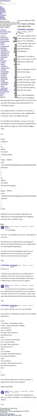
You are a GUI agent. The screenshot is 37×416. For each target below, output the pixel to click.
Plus (1, 6)
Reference (3, 10)
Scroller (3, 80)
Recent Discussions (5, 31)
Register (7, 27)
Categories (3, 30)
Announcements (4, 46)
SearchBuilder (4, 82)
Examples (2, 9)
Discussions (3, 19)
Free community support (4, 42)
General (2, 44)
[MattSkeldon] (21, 29)
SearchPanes (4, 84)
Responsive (4, 77)
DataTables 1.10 (5, 51)
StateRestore (4, 88)
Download (3, 12)
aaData (29, 113)
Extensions (3, 61)
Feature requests (4, 91)
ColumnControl (5, 68)
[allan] (2, 227)
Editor (2, 59)
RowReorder (4, 79)
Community (3, 15)
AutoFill (3, 62)
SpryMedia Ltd (18, 411)
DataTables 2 (4, 50)
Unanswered (3, 33)
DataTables (3, 48)
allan (6, 226)
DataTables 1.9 (5, 53)
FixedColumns (5, 71)
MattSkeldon (30, 29)
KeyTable (3, 75)
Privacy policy (4, 414)
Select (2, 86)
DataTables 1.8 (5, 55)
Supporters (12, 414)
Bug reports (3, 90)
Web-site (2, 97)
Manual (2, 8)
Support (2, 16)
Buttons (3, 64)
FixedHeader (4, 73)
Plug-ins (2, 93)
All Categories (4, 37)
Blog (1, 13)
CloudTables (3, 57)
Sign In (2, 27)
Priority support (4, 39)
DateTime (3, 70)
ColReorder (4, 66)
